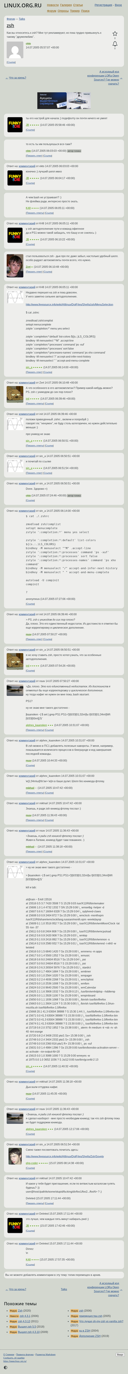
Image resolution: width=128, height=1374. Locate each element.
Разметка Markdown (46, 1354)
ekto (28, 43)
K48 (28, 208)
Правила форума (25, 1354)
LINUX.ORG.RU (23, 5)
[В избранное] (115, 34)
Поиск (85, 11)
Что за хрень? (17, 77)
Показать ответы (34, 213)
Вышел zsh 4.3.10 (29, 1332)
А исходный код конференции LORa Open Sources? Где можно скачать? (103, 77)
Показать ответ (34, 156)
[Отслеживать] (115, 44)
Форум (51, 11)
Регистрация (103, 5)
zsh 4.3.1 (25, 1316)
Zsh (20, 1310)
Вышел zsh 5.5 (27, 1326)
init (27, 398)
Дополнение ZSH (90, 1336)
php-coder (32, 1163)
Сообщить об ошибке (13, 1358)
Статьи (78, 5)
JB (27, 125)
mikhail (30, 787)
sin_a (29, 367)
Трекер (75, 11)
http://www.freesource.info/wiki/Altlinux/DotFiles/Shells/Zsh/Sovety (65, 1156)
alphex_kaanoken (36, 725)
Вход (118, 5)
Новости (53, 5)
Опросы (63, 11)
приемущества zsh (90, 1316)
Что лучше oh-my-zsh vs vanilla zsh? (101, 1321)
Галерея (66, 5)
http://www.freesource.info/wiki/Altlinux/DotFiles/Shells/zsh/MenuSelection (69, 304)
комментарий (27, 166)
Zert (28, 266)
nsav (29, 634)
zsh (10, 25)
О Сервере (8, 1354)
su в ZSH (84, 1330)
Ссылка (11, 62)
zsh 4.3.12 (24, 1321)
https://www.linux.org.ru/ (14, 1361)
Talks (22, 19)
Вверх (120, 1354)
